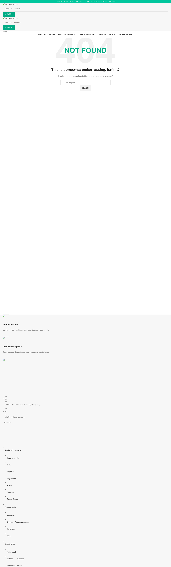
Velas (9, 536)
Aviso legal (11, 552)
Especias (10, 472)
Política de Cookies (14, 566)
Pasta (9, 485)
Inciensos (11, 529)
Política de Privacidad (15, 559)
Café (9, 465)
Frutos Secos (12, 499)
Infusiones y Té (13, 458)
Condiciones (10, 544)
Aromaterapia (10, 507)
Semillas (10, 492)
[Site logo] (10, 4)
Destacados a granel (13, 450)
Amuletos (11, 515)
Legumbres (11, 479)
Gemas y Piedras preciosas (18, 522)
